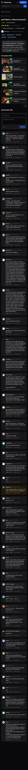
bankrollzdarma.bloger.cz (13, 631)
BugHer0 (8, 487)
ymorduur (8, 507)
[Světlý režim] (17, 2)
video (23, 42)
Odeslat (22, 127)
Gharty (8, 290)
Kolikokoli (8, 213)
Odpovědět (17, 142)
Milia (7, 339)
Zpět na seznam (5, 12)
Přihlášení (23, 2)
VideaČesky (7, 2)
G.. (6, 665)
